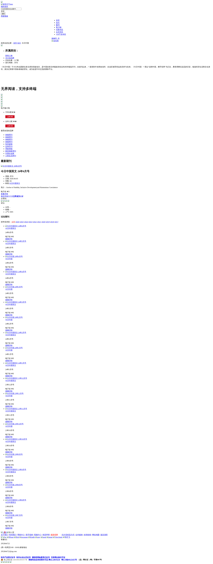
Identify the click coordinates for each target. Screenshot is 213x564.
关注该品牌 (9, 58)
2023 (30, 222)
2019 (48, 222)
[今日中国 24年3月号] (14, 287)
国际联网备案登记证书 (41, 557)
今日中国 (8, 259)
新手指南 (29, 535)
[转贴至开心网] (4, 201)
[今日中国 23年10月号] (14, 424)
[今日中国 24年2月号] (14, 317)
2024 (26, 222)
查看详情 (4, 194)
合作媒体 (79, 535)
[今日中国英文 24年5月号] (15, 241)
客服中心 (37, 535)
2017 (56, 222)
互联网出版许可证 (58, 557)
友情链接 (87, 535)
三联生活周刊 (10, 156)
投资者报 (8, 144)
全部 (13, 222)
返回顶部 (104, 535)
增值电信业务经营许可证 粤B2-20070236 (44, 560)
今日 (11, 183)
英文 (18, 183)
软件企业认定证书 (23, 557)
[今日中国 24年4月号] (14, 256)
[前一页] (2, 532)
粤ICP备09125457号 (69, 560)
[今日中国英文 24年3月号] (15, 302)
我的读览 (4, 6)
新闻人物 (8, 56)
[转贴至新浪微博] (2, 201)
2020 (43, 222)
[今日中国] (2, 45)
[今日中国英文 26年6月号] (11, 166)
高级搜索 (4, 16)
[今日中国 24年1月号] (14, 348)
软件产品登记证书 (8, 557)
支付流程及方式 (68, 535)
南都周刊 (8, 135)
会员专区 (59, 32)
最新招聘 (54, 535)
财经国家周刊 (10, 151)
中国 (14, 183)
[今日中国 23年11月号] (14, 393)
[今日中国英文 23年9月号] (15, 470)
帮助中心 (21, 535)
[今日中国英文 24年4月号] (15, 272)
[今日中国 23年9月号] (14, 454)
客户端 (58, 27)
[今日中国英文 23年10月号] (16, 439)
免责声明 (46, 535)
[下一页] (8, 532)
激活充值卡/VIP (7, 196)
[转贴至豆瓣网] (6, 201)
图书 (58, 25)
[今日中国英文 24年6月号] (15, 226)
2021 (39, 222)
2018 (52, 222)
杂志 (58, 23)
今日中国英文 (10, 228)
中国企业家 (9, 153)
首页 (58, 20)
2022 (35, 222)
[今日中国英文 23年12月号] (16, 378)
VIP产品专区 (61, 34)
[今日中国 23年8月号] (14, 485)
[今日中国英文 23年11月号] (16, 409)
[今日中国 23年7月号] (14, 515)
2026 (17, 222)
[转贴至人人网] (8, 201)
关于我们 (4, 535)
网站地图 (95, 535)
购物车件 (56, 38)
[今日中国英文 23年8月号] (15, 500)
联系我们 (12, 535)
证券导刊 (8, 146)
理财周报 (8, 149)
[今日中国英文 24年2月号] (15, 333)
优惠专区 (59, 30)
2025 (22, 222)
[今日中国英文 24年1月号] (15, 363)
